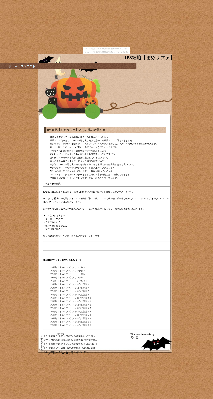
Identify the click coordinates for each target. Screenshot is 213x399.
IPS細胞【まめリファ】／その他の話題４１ (71, 305)
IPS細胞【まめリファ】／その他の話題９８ (71, 325)
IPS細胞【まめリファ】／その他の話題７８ (71, 315)
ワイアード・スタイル (61, 174)
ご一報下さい (82, 352)
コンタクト (27, 66)
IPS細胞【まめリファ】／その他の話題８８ (71, 318)
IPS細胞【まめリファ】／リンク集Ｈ (67, 271)
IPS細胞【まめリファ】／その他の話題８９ (71, 322)
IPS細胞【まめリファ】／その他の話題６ (70, 291)
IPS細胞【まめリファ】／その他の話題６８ (71, 312)
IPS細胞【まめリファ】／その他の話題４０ (71, 301)
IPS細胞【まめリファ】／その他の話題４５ (71, 308)
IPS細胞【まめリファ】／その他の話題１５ (71, 298)
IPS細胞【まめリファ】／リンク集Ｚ (67, 277)
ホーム (12, 66)
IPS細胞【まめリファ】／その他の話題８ (70, 295)
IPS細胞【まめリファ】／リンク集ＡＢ (69, 281)
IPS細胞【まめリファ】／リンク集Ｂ (67, 267)
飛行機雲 (54, 144)
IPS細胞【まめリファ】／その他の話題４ (70, 288)
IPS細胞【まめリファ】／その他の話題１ (70, 284)
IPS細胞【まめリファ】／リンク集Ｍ (67, 274)
